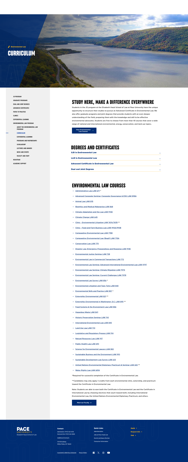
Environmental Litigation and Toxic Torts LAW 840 (96, 286)
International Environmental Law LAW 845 (93, 323)
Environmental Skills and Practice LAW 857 (93, 291)
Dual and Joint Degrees (21, 104)
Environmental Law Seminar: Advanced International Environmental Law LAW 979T (111, 265)
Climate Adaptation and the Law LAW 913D (94, 212)
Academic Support (19, 163)
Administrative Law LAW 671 (87, 191)
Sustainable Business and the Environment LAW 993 (97, 354)
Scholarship (21, 144)
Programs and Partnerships (27, 141)
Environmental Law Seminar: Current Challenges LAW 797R (100, 275)
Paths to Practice (19, 112)
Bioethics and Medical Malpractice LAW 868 (94, 207)
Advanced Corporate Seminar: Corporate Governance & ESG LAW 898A (105, 196)
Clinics (15, 116)
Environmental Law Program (23, 123)
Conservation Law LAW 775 (87, 244)
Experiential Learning (21, 119)
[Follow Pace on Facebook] (93, 452)
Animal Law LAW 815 (84, 201)
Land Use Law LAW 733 (85, 328)
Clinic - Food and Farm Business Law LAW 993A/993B (98, 228)
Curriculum (21, 133)
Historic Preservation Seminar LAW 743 (92, 317)
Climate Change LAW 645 (86, 217)
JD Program (17, 97)
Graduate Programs (20, 100)
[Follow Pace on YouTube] (108, 452)
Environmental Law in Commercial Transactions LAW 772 (99, 259)
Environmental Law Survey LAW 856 (90, 281)
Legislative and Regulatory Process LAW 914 (94, 333)
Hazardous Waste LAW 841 (86, 312)
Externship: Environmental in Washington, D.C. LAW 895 (99, 302)
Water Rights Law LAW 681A (87, 370)
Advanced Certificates (21, 108)
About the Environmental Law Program (27, 128)
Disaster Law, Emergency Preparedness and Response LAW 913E (103, 249)
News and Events (23, 152)
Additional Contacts (63, 438)
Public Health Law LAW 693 (87, 344)
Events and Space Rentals (102, 438)
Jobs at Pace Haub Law (101, 435)
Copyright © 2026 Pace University (66, 452)
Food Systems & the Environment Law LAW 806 (95, 307)
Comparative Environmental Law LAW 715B (94, 233)
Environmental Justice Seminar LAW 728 (92, 254)
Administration (98, 431)
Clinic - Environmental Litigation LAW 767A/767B (96, 222)
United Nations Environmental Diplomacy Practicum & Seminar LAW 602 (106, 365)
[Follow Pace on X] (98, 452)
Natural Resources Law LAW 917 (89, 339)
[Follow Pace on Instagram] (103, 452)
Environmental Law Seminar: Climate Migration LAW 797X (100, 270)
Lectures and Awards (24, 148)
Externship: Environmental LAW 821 (90, 296)
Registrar (16, 160)
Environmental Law (18, 47)
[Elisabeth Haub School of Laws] (31, 431)
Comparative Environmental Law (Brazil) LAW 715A (97, 238)
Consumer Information (101, 441)
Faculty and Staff (23, 156)
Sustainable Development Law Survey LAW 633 (95, 360)
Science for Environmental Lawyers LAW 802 (94, 349)
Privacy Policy (83, 452)
